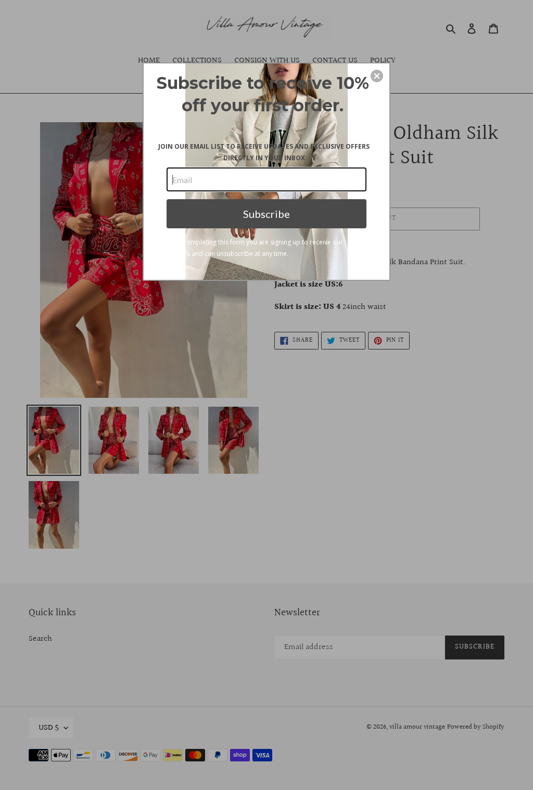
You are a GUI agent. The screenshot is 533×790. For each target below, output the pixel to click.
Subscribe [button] (266, 214)
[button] (377, 76)
